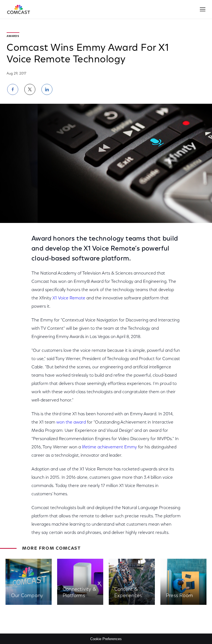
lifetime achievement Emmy (109, 447)
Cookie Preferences (106, 639)
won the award (71, 422)
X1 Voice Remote (68, 298)
